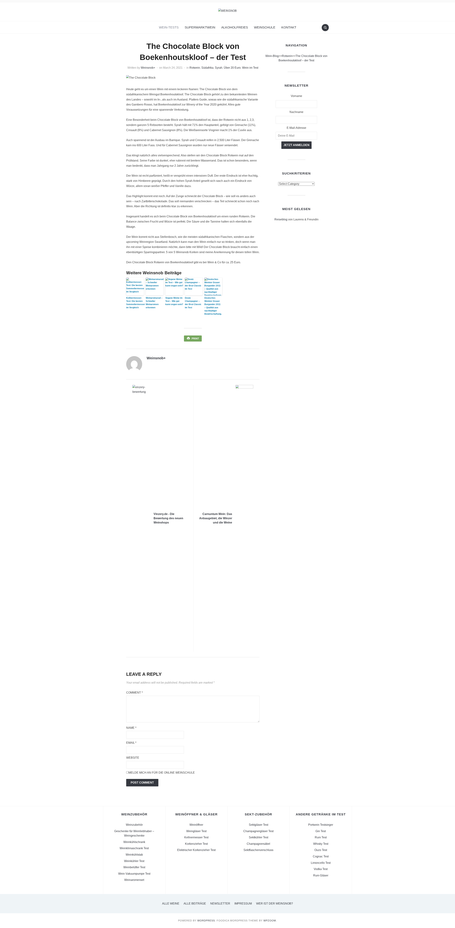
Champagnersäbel (258, 843)
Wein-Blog (272, 55)
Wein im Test (250, 67)
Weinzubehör (134, 824)
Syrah (218, 67)
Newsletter (220, 903)
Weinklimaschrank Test (134, 848)
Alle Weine (170, 903)
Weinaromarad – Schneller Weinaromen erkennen (154, 303)
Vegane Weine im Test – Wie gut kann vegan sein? (174, 301)
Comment (134, 692)
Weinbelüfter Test (134, 867)
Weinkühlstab (134, 854)
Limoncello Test (321, 862)
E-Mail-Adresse (296, 127)
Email (131, 742)
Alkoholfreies (234, 27)
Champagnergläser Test (258, 831)
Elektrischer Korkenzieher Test (196, 850)
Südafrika (207, 67)
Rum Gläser (320, 875)
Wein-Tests (169, 27)
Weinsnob (147, 67)
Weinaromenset (134, 879)
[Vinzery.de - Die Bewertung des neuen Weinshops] (141, 518)
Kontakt (288, 27)
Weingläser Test (196, 831)
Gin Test (320, 831)
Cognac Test (321, 856)
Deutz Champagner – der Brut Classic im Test (193, 303)
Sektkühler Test (258, 837)
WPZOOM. (270, 920)
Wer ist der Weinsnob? (274, 903)
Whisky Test (320, 843)
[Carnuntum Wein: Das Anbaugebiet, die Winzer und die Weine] (244, 518)
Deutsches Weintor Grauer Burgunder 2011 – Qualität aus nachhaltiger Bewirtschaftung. (213, 306)
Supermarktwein (200, 27)
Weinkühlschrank (134, 842)
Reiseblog (280, 219)
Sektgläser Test (258, 824)
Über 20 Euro (232, 67)
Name (131, 727)
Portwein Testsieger (320, 824)
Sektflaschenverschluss (258, 850)
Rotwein (194, 67)
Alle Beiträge (195, 903)
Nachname (296, 111)
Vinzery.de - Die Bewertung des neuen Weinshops (168, 518)
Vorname (296, 95)
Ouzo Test (320, 850)
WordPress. (206, 920)
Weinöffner (196, 824)
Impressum (243, 903)
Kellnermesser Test (196, 837)
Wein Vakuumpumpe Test (134, 873)
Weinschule (264, 27)
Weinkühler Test (134, 861)
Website (132, 757)
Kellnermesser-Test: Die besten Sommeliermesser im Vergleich (135, 303)
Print (195, 338)
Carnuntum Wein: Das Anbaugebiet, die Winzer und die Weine (215, 518)
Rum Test (321, 837)
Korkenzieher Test (196, 843)
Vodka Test (321, 869)
